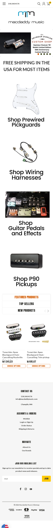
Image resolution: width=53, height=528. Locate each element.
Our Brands (26, 450)
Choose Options (13, 366)
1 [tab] (38, 54)
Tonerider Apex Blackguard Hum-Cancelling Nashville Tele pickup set (12, 356)
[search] (38, 3)
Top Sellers (26, 303)
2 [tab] (41, 54)
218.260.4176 (13, 4)
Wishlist (26, 419)
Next (50, 40)
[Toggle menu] (4, 5)
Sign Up (30, 422)
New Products (26, 310)
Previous (3, 40)
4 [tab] (47, 54)
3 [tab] (44, 54)
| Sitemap (36, 505)
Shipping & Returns (26, 429)
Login (22, 422)
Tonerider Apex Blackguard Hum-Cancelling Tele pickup (38, 355)
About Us (26, 447)
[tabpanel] (26, 43)
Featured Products (26, 297)
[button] (26, 106)
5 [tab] (50, 54)
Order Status (26, 425)
